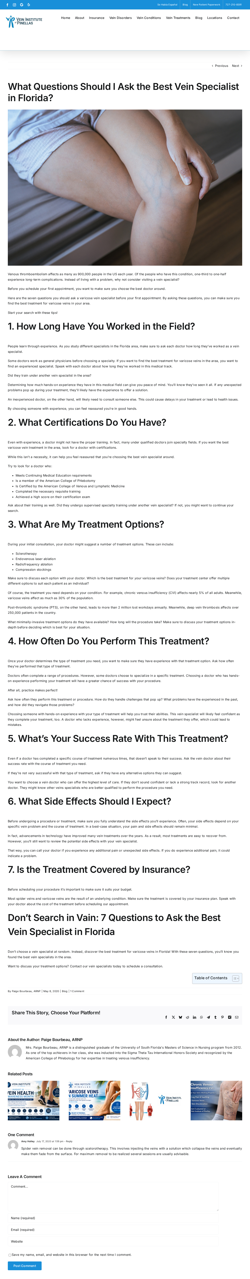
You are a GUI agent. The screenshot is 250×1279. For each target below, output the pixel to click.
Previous (221, 66)
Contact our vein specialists (91, 966)
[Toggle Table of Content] (233, 978)
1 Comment (77, 991)
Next (235, 66)
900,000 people (90, 274)
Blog (65, 991)
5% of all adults (211, 593)
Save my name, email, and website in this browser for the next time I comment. (72, 1255)
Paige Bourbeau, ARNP (26, 991)
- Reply (67, 1141)
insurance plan (206, 898)
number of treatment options (121, 544)
